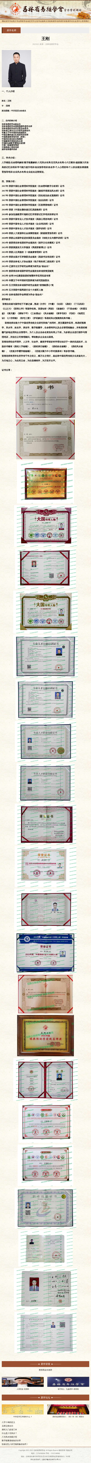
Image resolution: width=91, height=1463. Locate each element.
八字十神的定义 (8, 1422)
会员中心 (78, 21)
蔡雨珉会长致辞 (45, 1370)
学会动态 (27, 21)
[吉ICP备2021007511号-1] (51, 1459)
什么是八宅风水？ (9, 1433)
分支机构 (49, 21)
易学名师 (56, 21)
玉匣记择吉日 (7, 1426)
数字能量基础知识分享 (11, 1441)
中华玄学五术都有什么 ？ (22, 1417)
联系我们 (85, 21)
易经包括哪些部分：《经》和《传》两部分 (68, 1417)
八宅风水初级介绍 (9, 1437)
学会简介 (12, 21)
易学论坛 (71, 21)
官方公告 (34, 21)
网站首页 (5, 21)
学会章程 (20, 21)
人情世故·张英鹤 (23, 1389)
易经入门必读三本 (9, 1430)
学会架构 (41, 21)
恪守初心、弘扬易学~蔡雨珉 (68, 1389)
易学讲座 (63, 21)
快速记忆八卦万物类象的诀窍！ (15, 1444)
